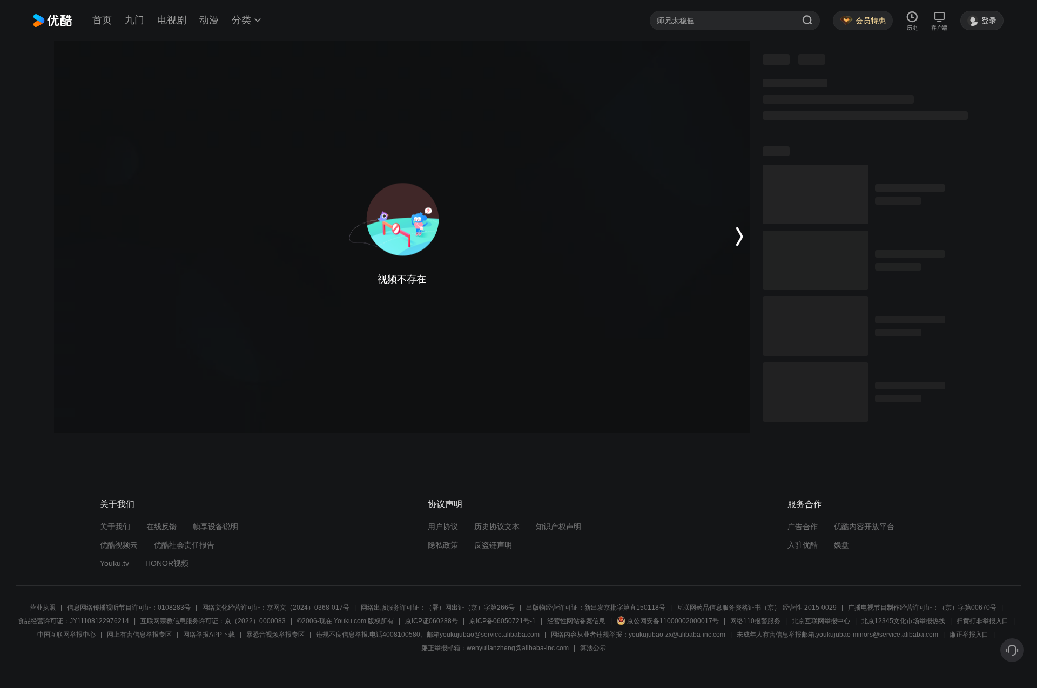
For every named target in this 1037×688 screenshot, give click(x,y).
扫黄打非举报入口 (982, 621)
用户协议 (443, 526)
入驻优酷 (802, 545)
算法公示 (593, 648)
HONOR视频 (166, 563)
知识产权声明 (558, 526)
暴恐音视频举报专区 (275, 634)
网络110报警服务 (755, 621)
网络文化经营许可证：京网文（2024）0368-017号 (275, 607)
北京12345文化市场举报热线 (903, 621)
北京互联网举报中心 (821, 621)
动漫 (209, 20)
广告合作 (802, 526)
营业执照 (43, 607)
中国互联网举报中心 (66, 634)
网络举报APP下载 (209, 634)
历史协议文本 (497, 526)
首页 (102, 20)
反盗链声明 (493, 545)
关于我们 (115, 526)
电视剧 (171, 20)
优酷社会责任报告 (184, 545)
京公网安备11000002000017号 (673, 621)
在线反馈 (161, 526)
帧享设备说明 (215, 526)
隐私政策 (443, 545)
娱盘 (841, 545)
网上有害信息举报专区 (139, 634)
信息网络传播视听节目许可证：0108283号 (129, 607)
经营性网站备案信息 (576, 621)
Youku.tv (114, 563)
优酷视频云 (119, 545)
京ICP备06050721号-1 (502, 621)
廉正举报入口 (969, 634)
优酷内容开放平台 (864, 526)
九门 (134, 20)
